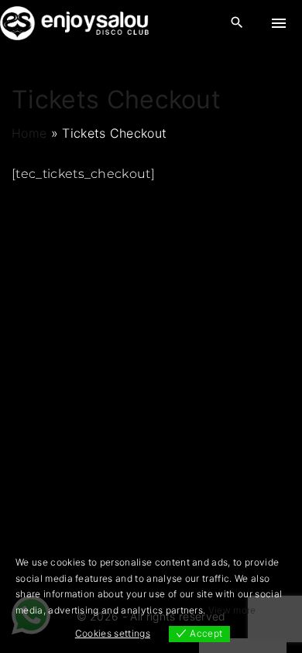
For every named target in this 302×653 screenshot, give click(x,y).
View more (232, 610)
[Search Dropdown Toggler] (237, 23)
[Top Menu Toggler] (279, 23)
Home (29, 133)
